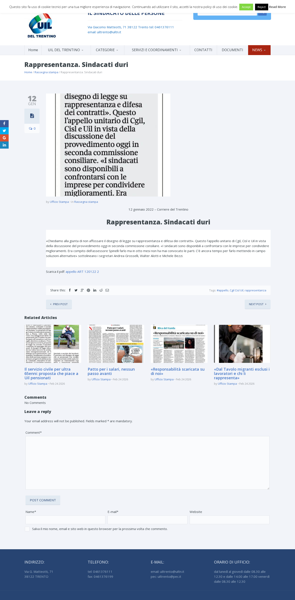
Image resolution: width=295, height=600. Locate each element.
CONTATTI (203, 50)
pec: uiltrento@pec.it (166, 576)
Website (196, 512)
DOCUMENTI (232, 50)
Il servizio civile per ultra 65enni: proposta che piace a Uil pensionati (51, 373)
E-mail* (113, 512)
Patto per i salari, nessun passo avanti (111, 371)
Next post (256, 304)
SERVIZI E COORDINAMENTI (155, 50)
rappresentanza (255, 290)
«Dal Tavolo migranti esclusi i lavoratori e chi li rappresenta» (242, 373)
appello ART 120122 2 (82, 271)
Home (33, 50)
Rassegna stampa (46, 72)
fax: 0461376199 (100, 576)
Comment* (33, 432)
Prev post (60, 304)
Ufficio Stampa (59, 202)
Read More (277, 7)
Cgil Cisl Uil (236, 290)
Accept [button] (246, 7)
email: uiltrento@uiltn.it (104, 32)
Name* (30, 512)
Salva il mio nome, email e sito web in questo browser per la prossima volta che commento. (100, 529)
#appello (222, 290)
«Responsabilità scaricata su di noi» (178, 371)
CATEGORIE (105, 50)
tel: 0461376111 (161, 27)
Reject (262, 7)
